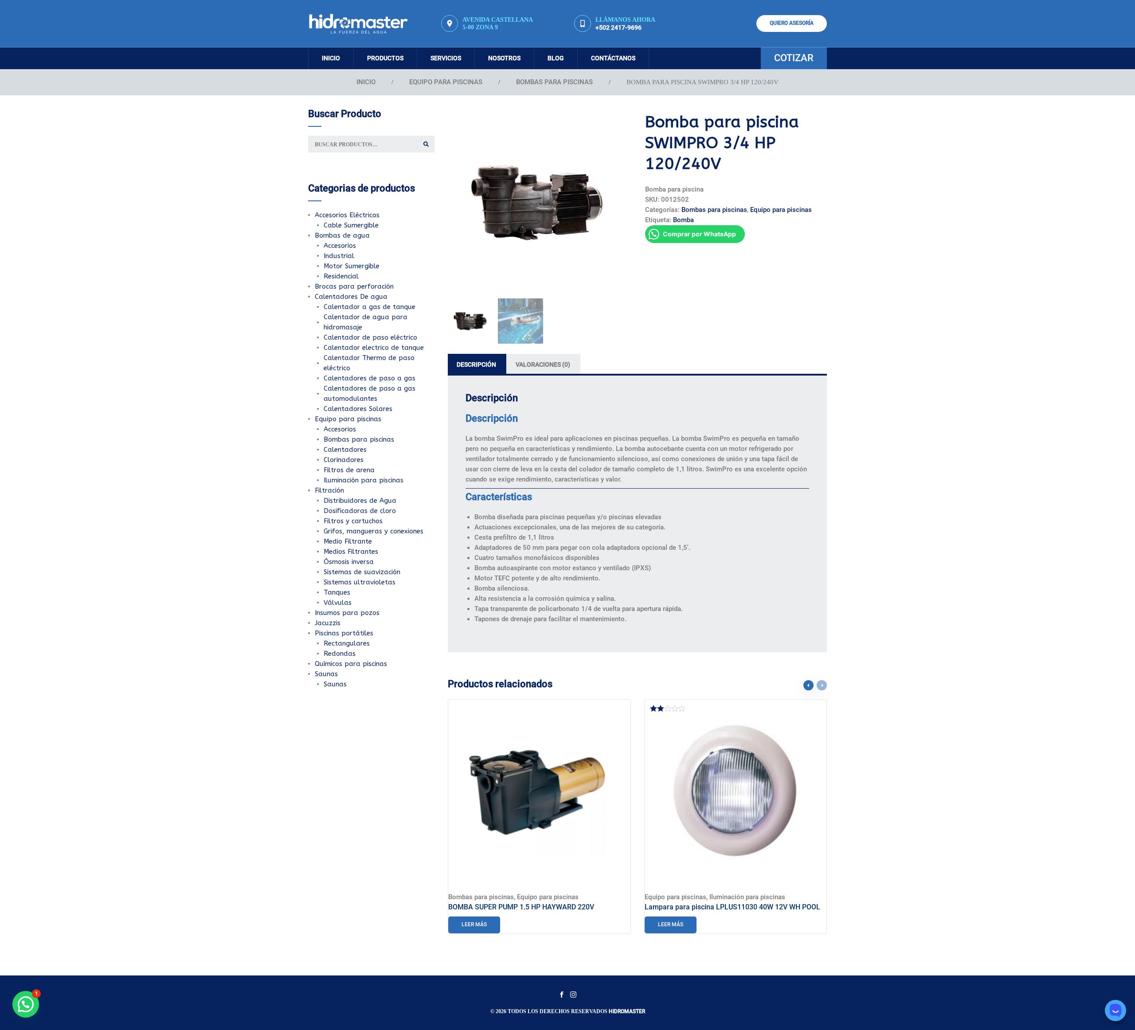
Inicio (331, 58)
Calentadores (345, 450)
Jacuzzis (327, 623)
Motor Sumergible (352, 266)
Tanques (337, 592)
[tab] (477, 365)
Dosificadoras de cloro (360, 511)
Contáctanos (613, 58)
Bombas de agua (342, 235)
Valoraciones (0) (543, 364)
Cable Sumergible (351, 225)
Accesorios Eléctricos (347, 215)
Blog (556, 58)
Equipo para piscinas (445, 82)
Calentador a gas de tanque (369, 307)
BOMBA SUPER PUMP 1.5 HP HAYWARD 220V (521, 907)
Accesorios (340, 246)
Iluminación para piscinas (747, 897)
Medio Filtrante (348, 541)
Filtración (329, 490)
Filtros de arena (349, 470)
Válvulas (338, 603)
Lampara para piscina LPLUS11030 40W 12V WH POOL (732, 907)
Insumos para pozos (347, 613)
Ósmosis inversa (349, 562)
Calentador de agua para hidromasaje (365, 322)
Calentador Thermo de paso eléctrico (369, 363)
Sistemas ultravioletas (359, 582)
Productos (385, 58)
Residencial (341, 276)
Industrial (339, 256)
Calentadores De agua (351, 297)
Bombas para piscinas (554, 82)
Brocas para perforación (354, 286)
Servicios (446, 58)
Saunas (326, 674)
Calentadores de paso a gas (369, 378)
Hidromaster (627, 1011)
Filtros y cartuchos (353, 521)
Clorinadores (344, 460)
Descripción (476, 364)
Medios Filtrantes (351, 552)
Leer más (474, 924)
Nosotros (504, 58)
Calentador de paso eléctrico (370, 337)
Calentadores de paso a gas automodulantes (369, 393)
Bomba (683, 220)
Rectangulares (347, 643)
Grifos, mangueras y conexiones (373, 531)
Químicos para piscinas (351, 664)
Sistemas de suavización (362, 572)
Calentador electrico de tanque (374, 348)
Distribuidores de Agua (360, 501)
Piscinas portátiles (344, 633)
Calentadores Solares (358, 409)
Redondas (340, 654)
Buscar (426, 144)
